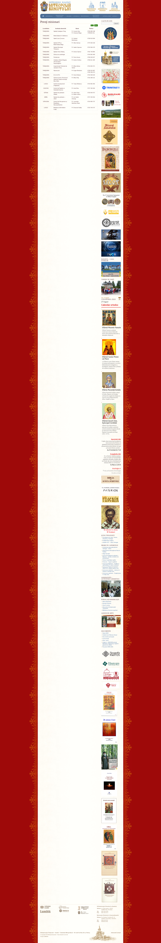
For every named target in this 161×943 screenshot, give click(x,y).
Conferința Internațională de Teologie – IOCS (110, 548)
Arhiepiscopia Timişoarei (47, 932)
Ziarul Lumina (106, 605)
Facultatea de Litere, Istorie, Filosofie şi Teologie (110, 538)
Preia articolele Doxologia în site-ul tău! (112, 472)
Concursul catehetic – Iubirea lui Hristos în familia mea (111, 570)
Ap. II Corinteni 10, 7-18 (114, 450)
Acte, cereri (106, 640)
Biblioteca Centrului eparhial (110, 610)
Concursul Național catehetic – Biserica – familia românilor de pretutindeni (111, 557)
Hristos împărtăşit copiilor (109, 560)
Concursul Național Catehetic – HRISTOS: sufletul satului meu (111, 567)
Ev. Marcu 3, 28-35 (115, 465)
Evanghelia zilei (115, 454)
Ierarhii (57, 932)
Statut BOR (106, 633)
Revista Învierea (107, 603)
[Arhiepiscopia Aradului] (102, 6)
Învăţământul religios (108, 540)
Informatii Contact (116, 932)
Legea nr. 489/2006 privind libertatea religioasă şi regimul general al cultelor (110, 644)
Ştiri (43, 16)
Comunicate (106, 638)
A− (92, 25)
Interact (46, 936)
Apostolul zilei (116, 439)
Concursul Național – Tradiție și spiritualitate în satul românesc (111, 564)
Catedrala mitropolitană (66, 932)
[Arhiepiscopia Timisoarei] (91, 6)
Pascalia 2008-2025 (108, 646)
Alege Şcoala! (106, 553)
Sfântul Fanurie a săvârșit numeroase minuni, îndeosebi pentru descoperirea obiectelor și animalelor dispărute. (111, 332)
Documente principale (108, 636)
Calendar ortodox (109, 304)
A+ (96, 25)
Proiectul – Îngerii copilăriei (110, 562)
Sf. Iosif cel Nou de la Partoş (82, 932)
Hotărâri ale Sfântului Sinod (110, 635)
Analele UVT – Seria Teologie (110, 542)
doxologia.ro (116, 468)
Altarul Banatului (107, 601)
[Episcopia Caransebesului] (114, 6)
